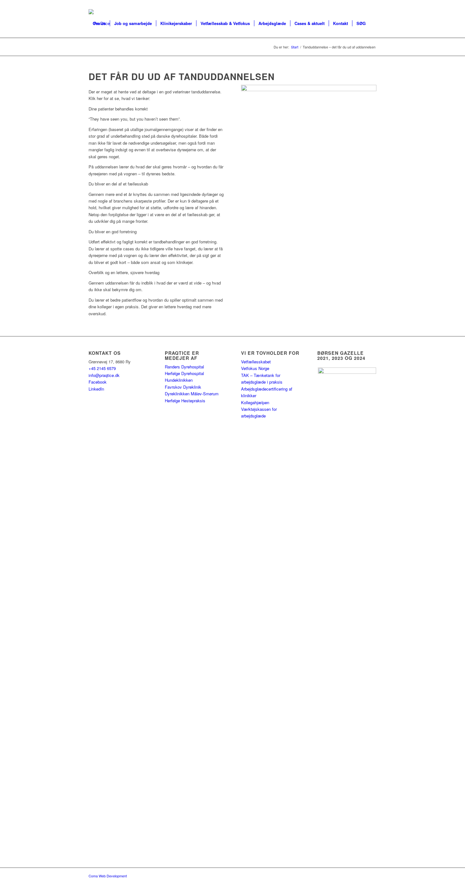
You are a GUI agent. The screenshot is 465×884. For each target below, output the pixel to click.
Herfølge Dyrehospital (184, 373)
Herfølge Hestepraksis (185, 401)
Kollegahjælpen (255, 402)
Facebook (98, 382)
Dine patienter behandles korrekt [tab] (118, 109)
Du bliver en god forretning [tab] (113, 232)
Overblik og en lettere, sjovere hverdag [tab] (124, 272)
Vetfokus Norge (255, 368)
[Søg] (95, 52)
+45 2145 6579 (102, 368)
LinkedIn (96, 389)
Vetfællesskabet (256, 362)
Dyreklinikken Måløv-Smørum (192, 394)
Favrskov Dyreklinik (183, 387)
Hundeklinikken (179, 380)
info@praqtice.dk (104, 375)
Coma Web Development (108, 875)
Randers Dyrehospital (184, 367)
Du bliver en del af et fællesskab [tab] (118, 184)
